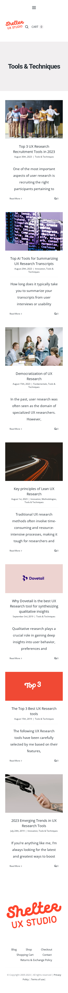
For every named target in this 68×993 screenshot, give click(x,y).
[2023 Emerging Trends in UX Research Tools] (34, 793)
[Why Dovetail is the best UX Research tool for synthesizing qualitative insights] (34, 578)
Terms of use (37, 979)
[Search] (27, 26)
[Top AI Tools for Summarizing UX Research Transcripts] (34, 231)
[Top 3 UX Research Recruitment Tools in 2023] (34, 119)
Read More (15, 198)
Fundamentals (40, 383)
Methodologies (49, 499)
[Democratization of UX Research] (34, 346)
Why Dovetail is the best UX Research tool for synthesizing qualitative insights (34, 606)
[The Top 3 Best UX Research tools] (34, 686)
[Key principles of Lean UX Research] (34, 461)
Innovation (40, 268)
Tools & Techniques (44, 156)
